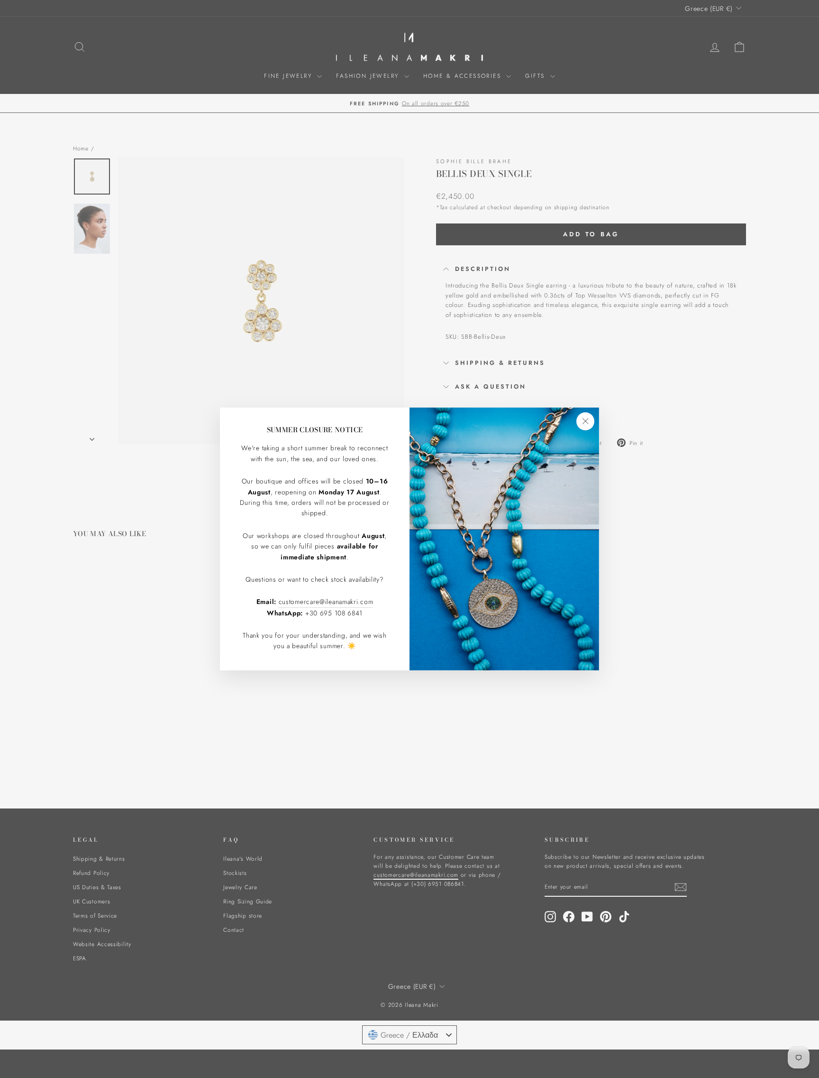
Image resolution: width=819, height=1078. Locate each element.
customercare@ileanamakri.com (326, 601)
